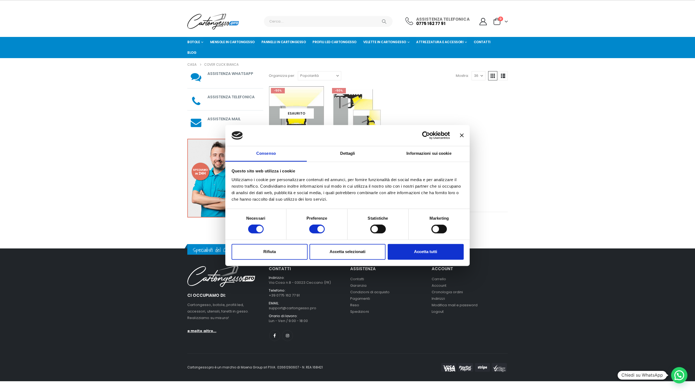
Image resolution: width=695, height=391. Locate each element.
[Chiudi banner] (462, 135)
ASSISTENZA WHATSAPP (230, 73)
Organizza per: (282, 75)
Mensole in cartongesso (232, 42)
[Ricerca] (384, 21)
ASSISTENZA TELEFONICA (231, 97)
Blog (191, 52)
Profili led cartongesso (334, 42)
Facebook (274, 335)
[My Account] (483, 21)
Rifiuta (269, 251)
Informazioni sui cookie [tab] (428, 153)
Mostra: (462, 75)
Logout (438, 311)
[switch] (317, 229)
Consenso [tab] (266, 153)
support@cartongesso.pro (293, 308)
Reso (354, 305)
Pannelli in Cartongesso (283, 42)
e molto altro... (201, 330)
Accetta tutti (425, 251)
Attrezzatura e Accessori (439, 42)
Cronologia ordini (447, 292)
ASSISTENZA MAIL (224, 119)
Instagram (287, 335)
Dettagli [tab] (347, 153)
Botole (193, 42)
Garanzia (358, 285)
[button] (492, 75)
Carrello (439, 279)
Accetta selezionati (347, 251)
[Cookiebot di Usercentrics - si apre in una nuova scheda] (426, 135)
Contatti (482, 42)
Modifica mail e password (455, 305)
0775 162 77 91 (431, 23)
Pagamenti (360, 298)
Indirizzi (438, 298)
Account (439, 285)
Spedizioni (359, 311)
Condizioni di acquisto (370, 292)
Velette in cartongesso (384, 42)
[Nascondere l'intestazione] (213, 22)
